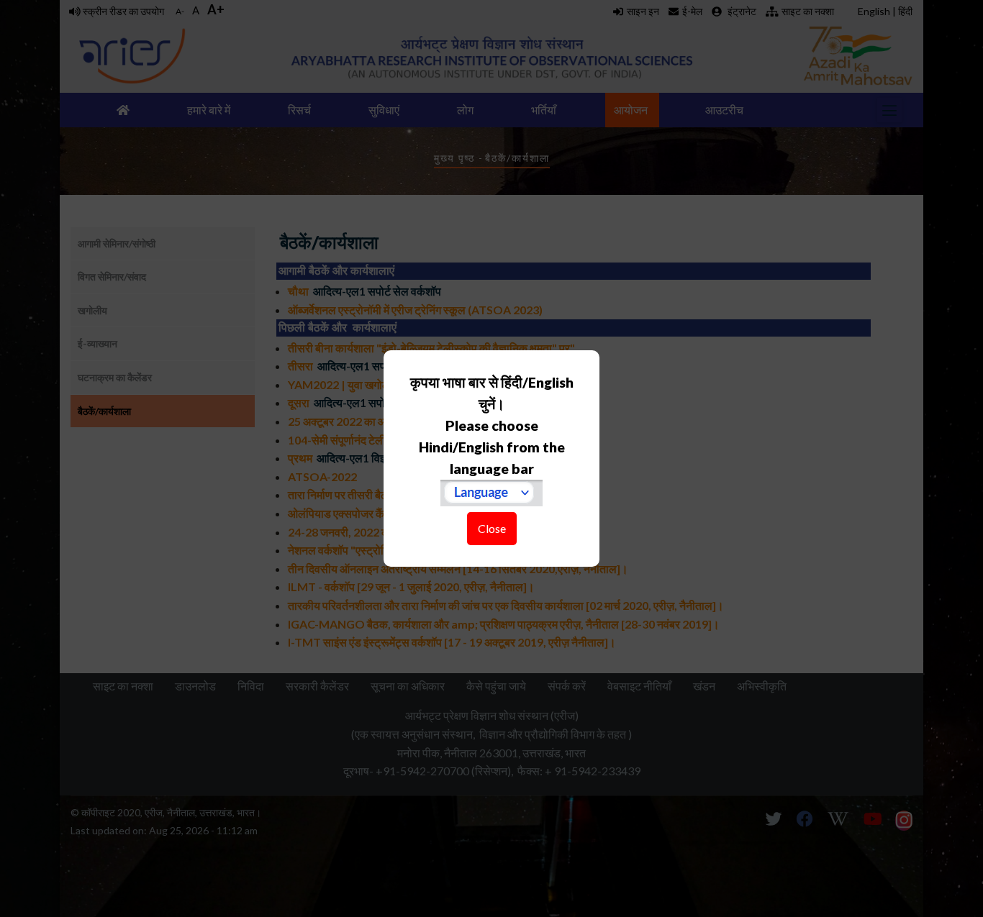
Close (492, 528)
